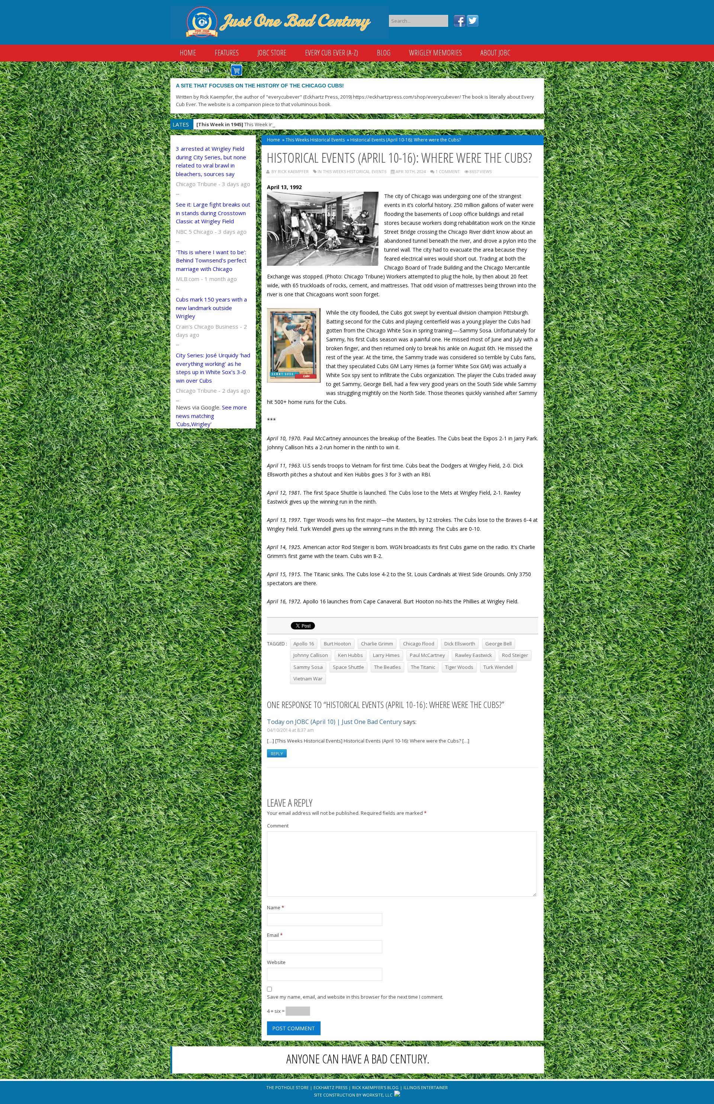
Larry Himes (386, 655)
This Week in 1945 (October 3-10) (256, 124)
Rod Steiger (515, 655)
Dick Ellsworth (459, 643)
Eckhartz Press (330, 1087)
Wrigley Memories (435, 53)
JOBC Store (271, 53)
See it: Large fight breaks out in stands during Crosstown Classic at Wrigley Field (213, 213)
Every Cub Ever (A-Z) (331, 53)
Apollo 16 (303, 643)
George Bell (498, 643)
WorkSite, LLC (377, 1095)
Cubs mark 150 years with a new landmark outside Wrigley (211, 308)
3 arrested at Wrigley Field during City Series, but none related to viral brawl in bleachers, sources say (211, 161)
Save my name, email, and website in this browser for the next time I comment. (355, 996)
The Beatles (387, 667)
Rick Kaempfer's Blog (375, 1087)
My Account (196, 69)
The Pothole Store (287, 1087)
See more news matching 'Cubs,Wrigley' (211, 415)
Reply (277, 753)
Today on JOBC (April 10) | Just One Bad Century (334, 722)
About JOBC (495, 53)
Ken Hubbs (350, 655)
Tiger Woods (459, 667)
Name (275, 907)
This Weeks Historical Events (315, 140)
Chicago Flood (418, 643)
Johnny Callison (310, 655)
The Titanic (423, 667)
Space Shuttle (348, 667)
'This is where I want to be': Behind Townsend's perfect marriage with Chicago (211, 260)
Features (227, 53)
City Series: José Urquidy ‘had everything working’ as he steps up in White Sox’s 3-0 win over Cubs (213, 367)
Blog (383, 53)
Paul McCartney (427, 655)
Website (276, 962)
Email (275, 935)
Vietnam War (307, 678)
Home (188, 53)
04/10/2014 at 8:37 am (290, 730)
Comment (278, 825)
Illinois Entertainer (425, 1087)
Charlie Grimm (377, 643)
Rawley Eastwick (473, 655)
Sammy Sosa (308, 667)
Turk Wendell (498, 667)
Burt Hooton (337, 643)
